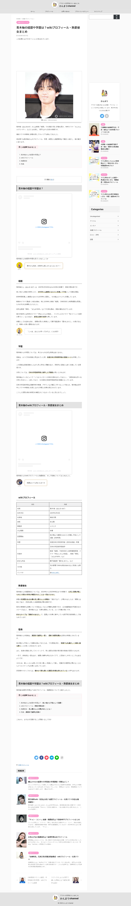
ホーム (33, 11)
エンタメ (93, 225)
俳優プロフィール (23, 765)
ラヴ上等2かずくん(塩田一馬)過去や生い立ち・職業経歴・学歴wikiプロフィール (110, 180)
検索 (116, 17)
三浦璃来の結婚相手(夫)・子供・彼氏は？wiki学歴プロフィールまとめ (110, 129)
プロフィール (49, 11)
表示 (52, 179)
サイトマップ (98, 11)
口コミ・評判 (94, 235)
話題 (91, 239)
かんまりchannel (67, 6)
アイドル (93, 221)
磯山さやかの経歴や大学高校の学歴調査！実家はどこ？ (48, 782)
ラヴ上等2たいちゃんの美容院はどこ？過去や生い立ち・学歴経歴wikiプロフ (110, 163)
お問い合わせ (65, 11)
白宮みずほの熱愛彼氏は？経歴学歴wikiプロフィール (47, 837)
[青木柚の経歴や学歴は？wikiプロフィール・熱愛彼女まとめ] (52, 758)
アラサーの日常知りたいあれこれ (69, 895)
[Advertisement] (49, 55)
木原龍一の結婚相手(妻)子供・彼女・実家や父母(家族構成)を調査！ (110, 146)
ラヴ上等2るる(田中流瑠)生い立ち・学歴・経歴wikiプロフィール (110, 196)
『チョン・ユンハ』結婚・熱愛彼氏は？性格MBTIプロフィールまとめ (54, 819)
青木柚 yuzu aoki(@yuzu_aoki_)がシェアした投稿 (44, 254)
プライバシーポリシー (82, 11)
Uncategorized (95, 216)
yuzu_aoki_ (55, 572)
